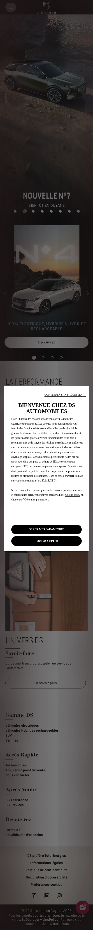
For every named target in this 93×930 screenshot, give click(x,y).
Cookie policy (72, 494)
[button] (65, 395)
